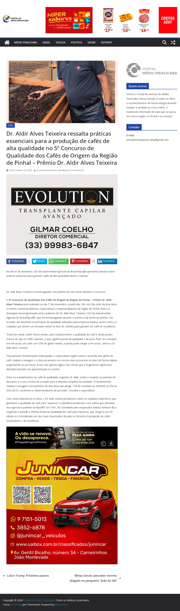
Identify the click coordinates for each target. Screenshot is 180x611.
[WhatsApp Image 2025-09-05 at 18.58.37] (62, 177)
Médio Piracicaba (25, 42)
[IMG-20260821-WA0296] (62, 451)
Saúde (91, 42)
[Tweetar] (39, 261)
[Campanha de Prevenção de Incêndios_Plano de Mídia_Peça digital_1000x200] (62, 429)
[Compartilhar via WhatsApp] (59, 261)
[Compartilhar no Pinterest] (80, 261)
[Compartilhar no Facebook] (16, 261)
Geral (46, 42)
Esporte (106, 42)
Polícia (60, 42)
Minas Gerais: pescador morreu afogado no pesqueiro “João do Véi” (93, 578)
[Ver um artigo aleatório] (173, 42)
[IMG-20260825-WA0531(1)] (111, 9)
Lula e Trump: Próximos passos (28, 575)
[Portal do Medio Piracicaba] (7, 42)
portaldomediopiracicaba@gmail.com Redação (60, 170)
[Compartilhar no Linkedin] (107, 261)
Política (76, 42)
